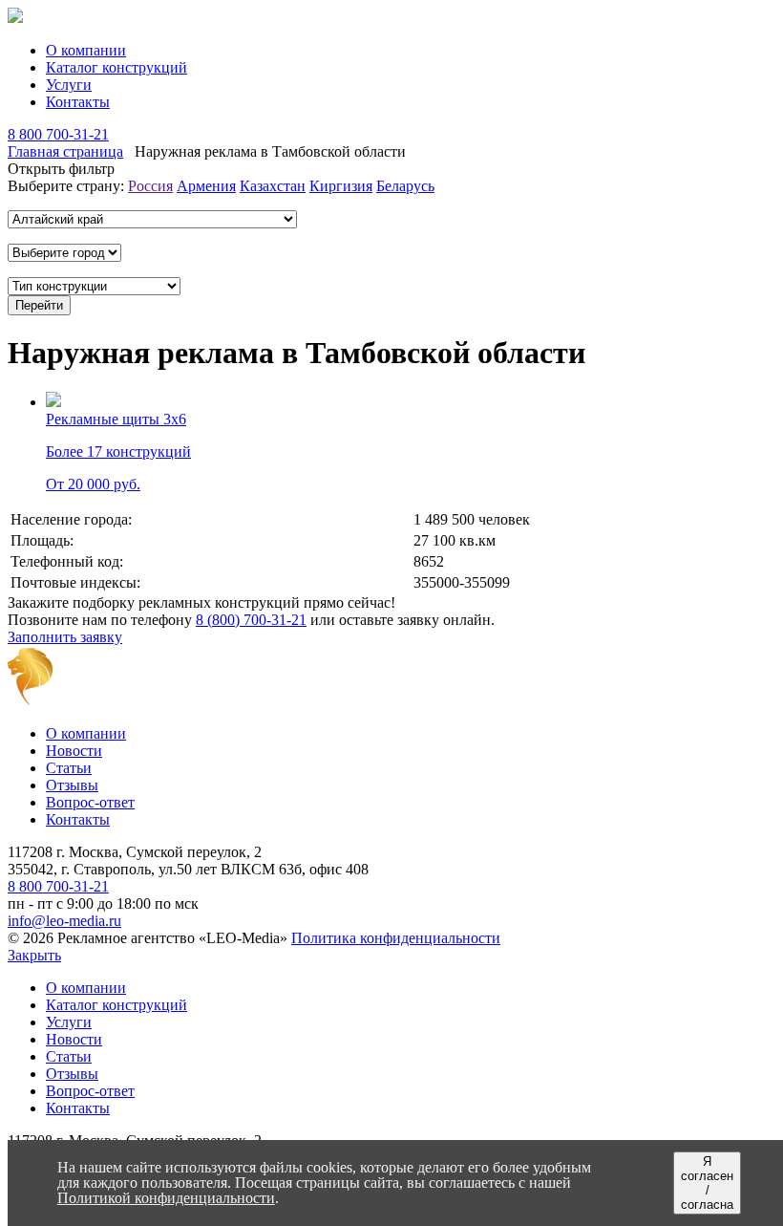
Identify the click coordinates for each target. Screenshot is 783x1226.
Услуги (69, 84)
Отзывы (72, 785)
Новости (74, 750)
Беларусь (405, 186)
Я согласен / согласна (707, 1183)
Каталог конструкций (116, 67)
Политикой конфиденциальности (166, 1198)
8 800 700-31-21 (58, 134)
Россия (150, 186)
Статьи (69, 768)
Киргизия (340, 186)
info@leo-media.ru (64, 921)
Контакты (78, 102)
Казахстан (273, 186)
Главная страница (65, 151)
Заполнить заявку (65, 637)
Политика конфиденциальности (395, 938)
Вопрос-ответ (90, 802)
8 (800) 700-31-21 (251, 620)
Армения (206, 186)
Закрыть (34, 955)
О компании (86, 50)
